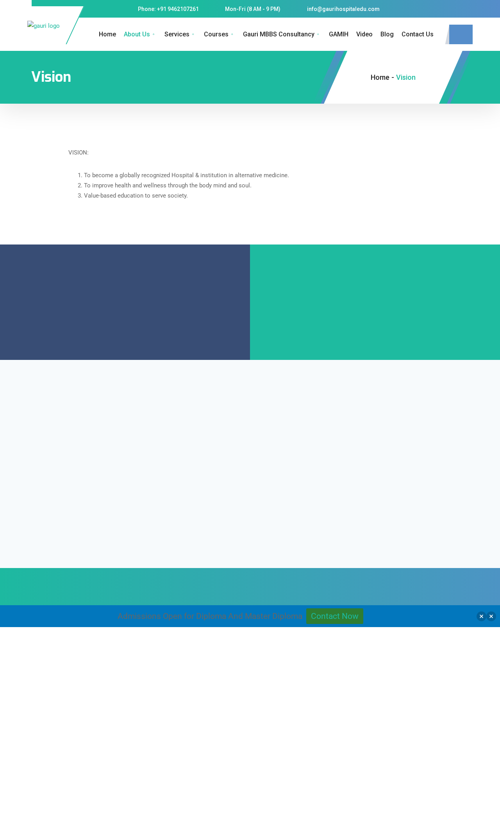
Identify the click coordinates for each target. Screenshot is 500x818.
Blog (387, 34)
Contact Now (335, 616)
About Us (137, 34)
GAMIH (338, 34)
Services (176, 34)
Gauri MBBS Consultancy (278, 34)
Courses (216, 34)
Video (364, 34)
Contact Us (418, 34)
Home (107, 34)
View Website (84, 774)
